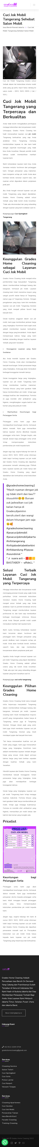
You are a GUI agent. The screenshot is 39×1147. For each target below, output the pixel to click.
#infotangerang (15, 541)
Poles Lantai (7, 1080)
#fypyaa (28, 549)
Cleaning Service (9, 1066)
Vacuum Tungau (9, 1087)
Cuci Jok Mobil (8, 1109)
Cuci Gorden (7, 1106)
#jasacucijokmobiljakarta (21, 537)
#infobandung (14, 549)
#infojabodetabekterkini (20, 545)
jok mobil (32, 134)
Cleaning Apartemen (11, 1102)
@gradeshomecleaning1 (20, 485)
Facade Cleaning (9, 1120)
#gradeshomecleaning (19, 528)
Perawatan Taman (10, 1113)
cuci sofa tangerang (23, 679)
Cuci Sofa (6, 1076)
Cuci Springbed (8, 1073)
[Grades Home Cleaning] (10, 4)
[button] (5, 1142)
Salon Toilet (7, 1069)
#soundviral (13, 554)
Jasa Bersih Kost (9, 1116)
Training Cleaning (9, 1123)
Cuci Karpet (7, 1083)
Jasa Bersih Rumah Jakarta (13, 27)
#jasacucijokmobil (16, 532)
